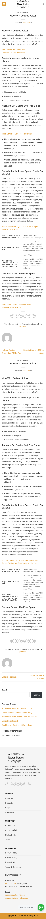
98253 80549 (10, 883)
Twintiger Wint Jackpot (11, 307)
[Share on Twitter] (21, 316)
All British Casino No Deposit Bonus (17, 708)
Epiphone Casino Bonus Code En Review (19, 717)
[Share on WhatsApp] (12, 316)
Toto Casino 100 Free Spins (13, 50)
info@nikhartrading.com (15, 895)
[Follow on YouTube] (29, 784)
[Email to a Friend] (25, 316)
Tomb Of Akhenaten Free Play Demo (17, 134)
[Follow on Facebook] (7, 784)
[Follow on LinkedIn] (24, 784)
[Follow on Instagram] (12, 784)
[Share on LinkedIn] (34, 316)
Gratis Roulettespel (10, 721)
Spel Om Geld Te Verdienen (13, 53)
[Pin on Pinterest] (29, 316)
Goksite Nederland (9, 677)
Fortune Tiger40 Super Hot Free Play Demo (20, 560)
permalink (22, 326)
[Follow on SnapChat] (16, 784)
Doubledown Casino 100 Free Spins (17, 725)
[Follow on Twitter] (20, 784)
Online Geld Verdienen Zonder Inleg (17, 713)
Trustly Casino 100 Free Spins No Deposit (19, 563)
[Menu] (4, 4)
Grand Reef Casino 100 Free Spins (16, 304)
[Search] (43, 4)
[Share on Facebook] (17, 316)
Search (4, 690)
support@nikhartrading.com (16, 898)
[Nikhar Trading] (23, 4)
